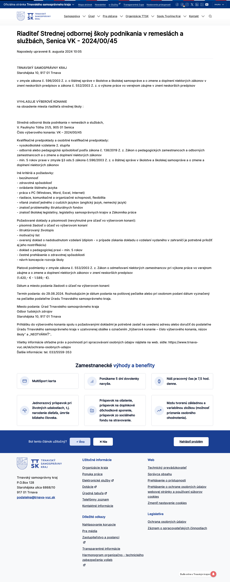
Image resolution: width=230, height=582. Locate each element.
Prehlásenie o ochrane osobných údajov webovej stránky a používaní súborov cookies (177, 491)
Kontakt (194, 16)
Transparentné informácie (101, 548)
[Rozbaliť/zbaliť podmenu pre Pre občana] (121, 16)
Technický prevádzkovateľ (167, 467)
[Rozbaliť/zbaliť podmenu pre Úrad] (98, 16)
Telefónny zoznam (95, 499)
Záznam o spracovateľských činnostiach (177, 528)
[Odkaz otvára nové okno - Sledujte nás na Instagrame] (187, 4)
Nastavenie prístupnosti (159, 4)
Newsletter (100, 4)
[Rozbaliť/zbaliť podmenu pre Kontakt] (203, 16)
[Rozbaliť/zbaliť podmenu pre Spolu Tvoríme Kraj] (184, 16)
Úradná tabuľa (93, 493)
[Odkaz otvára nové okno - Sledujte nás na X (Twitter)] (192, 4)
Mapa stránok (85, 4)
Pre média (89, 531)
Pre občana (110, 16)
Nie (105, 441)
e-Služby (113, 4)
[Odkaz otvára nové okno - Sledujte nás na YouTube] (207, 4)
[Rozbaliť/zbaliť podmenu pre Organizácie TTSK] (152, 16)
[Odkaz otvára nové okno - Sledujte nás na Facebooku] (177, 4)
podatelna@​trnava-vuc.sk (36, 497)
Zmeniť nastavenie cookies (167, 503)
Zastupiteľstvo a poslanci (100, 537)
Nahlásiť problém (191, 441)
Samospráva (72, 16)
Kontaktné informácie (97, 506)
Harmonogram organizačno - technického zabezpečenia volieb (113, 557)
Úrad (91, 16)
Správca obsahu (160, 474)
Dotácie (87, 487)
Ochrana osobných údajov (167, 521)
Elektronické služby (96, 480)
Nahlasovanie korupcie (99, 524)
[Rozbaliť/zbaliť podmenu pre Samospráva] (84, 16)
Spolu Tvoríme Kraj (169, 16)
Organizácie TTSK (137, 16)
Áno (82, 441)
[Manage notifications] (213, 574)
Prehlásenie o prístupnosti (167, 480)
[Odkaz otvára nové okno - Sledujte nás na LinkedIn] (197, 4)
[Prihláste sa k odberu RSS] (202, 4)
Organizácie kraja (95, 467)
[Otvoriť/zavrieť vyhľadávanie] (210, 16)
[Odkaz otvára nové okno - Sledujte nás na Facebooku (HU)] (182, 4)
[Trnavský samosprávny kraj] (34, 16)
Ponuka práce (92, 474)
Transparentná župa (133, 4)
